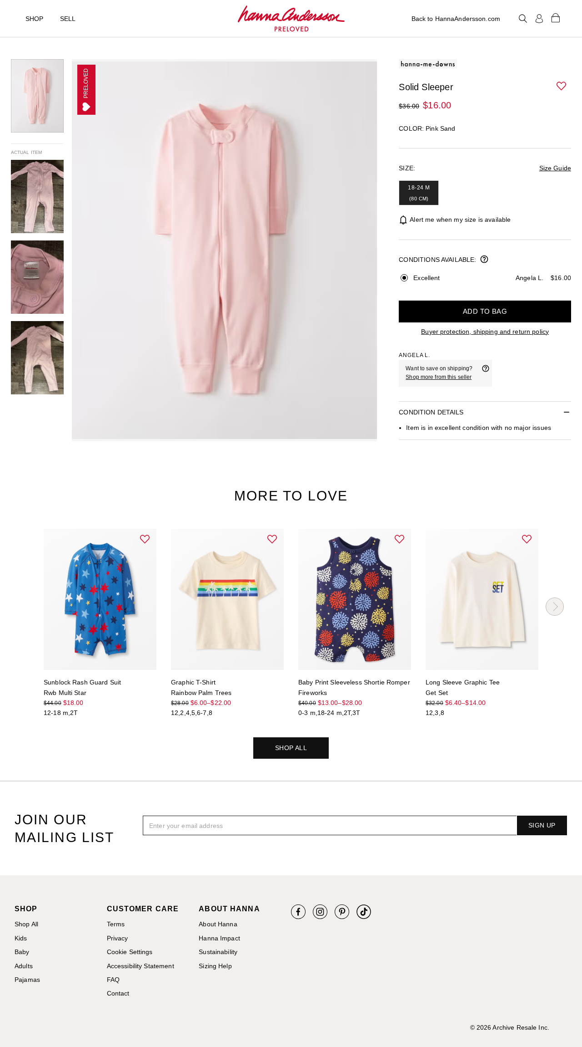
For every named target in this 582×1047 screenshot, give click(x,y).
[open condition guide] (484, 260)
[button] (562, 86)
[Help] (486, 373)
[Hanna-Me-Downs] (291, 18)
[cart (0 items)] (555, 17)
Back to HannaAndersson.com (455, 18)
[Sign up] (539, 18)
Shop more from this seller (439, 377)
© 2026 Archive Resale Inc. (509, 1027)
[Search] (523, 18)
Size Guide (555, 168)
